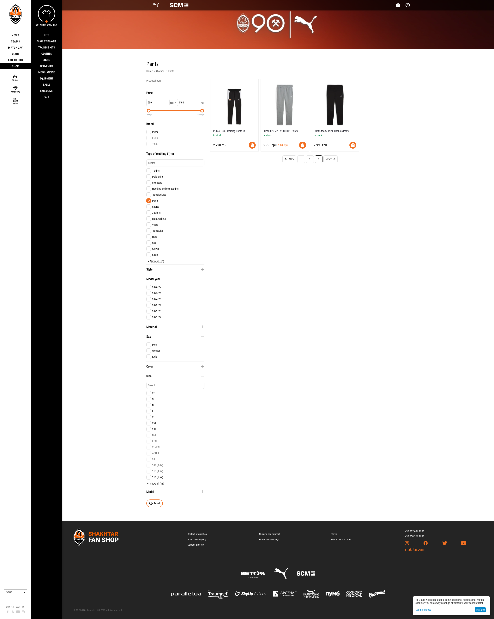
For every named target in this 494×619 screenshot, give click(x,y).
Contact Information (197, 534)
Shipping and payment (269, 534)
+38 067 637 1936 (414, 531)
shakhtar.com (414, 549)
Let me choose (423, 609)
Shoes (46, 59)
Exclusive (46, 90)
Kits (46, 35)
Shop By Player (46, 41)
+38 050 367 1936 (414, 536)
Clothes (46, 53)
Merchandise (46, 72)
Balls (46, 84)
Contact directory (196, 544)
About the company (197, 539)
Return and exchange (269, 539)
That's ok (480, 609)
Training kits (46, 47)
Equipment (46, 78)
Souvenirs (46, 66)
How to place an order (341, 539)
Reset (157, 503)
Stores (334, 534)
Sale (46, 97)
